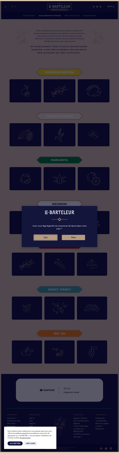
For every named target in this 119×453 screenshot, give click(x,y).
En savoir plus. (25, 438)
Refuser (30, 443)
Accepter (15, 443)
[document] (59, 226)
